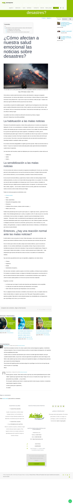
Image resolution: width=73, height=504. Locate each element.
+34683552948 (38, 446)
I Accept (36, 463)
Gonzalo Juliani (6, 345)
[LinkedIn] (58, 406)
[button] (63, 8)
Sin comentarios (10, 332)
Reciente (64, 19)
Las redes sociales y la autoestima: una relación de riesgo (66, 37)
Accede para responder (21, 345)
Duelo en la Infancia (5, 331)
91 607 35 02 (38, 434)
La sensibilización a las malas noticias (14, 30)
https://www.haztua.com (38, 439)
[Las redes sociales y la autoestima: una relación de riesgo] (58, 37)
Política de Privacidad (40, 474)
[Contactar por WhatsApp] (70, 501)
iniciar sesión (5, 398)
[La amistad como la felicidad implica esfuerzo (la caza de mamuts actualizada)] (58, 22)
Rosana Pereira (32, 474)
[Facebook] (56, 406)
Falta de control (9, 195)
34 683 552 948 (38, 437)
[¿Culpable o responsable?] (58, 31)
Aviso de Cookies (6, 476)
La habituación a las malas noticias (13, 29)
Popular (59, 19)
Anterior (44, 18)
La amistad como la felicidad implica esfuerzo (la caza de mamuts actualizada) (66, 24)
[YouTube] (64, 406)
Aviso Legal (47, 474)
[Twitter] (61, 406)
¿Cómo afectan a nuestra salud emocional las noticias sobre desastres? (18, 27)
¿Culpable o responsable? (66, 31)
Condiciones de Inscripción (54, 474)
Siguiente (49, 18)
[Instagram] (53, 406)
